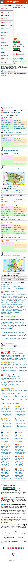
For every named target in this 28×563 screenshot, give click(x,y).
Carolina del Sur (15, 296)
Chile (4, 35)
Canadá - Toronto (7, 22)
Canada (10, 346)
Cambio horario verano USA (14, 186)
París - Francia (4, 128)
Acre (2, 364)
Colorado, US (8, 135)
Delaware (10, 297)
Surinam (23, 355)
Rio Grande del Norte (11, 370)
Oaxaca (19, 396)
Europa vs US (18, 192)
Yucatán (4, 401)
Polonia (16, 335)
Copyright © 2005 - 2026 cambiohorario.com (14, 560)
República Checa (9, 337)
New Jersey (24, 306)
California (23, 294)
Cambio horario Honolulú (9, 255)
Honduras (22, 358)
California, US (8, 118)
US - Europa (6, 130)
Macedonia (3, 334)
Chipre (19, 322)
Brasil (12, 353)
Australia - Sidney (7, 25)
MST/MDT (3, 379)
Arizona (13, 294)
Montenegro (24, 334)
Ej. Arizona (23, 541)
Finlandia (18, 325)
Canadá (11, 73)
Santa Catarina (4, 372)
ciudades (17, 554)
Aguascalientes (4, 390)
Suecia (11, 338)
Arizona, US (7, 153)
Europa (18, 73)
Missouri (15, 304)
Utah (6, 310)
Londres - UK (4, 120)
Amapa (10, 364)
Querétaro (3, 398)
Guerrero (10, 395)
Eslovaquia (21, 324)
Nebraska (3, 306)
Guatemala (16, 358)
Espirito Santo (9, 366)
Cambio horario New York (9, 237)
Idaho (20, 299)
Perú (8, 356)
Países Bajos (10, 335)
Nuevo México (23, 379)
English (5, 62)
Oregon (3, 309)
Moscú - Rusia (17, 120)
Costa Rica (3, 358)
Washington (10, 312)
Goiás (14, 366)
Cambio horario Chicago (9, 219)
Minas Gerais (19, 367)
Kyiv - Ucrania (17, 122)
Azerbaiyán (4, 321)
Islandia (21, 327)
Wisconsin (3, 313)
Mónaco (18, 334)
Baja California (13, 390)
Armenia (18, 319)
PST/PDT (3, 381)
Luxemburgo (21, 332)
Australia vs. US (19, 190)
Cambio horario (7, 5)
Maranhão (19, 366)
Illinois (24, 299)
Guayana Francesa (15, 355)
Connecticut (4, 297)
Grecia (7, 327)
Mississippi (9, 304)
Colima (14, 393)
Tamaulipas (14, 399)
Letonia (3, 332)
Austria (22, 319)
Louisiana (22, 300)
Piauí (18, 369)
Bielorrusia (15, 321)
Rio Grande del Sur (21, 370)
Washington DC (17, 312)
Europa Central (6, 15)
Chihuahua (3, 393)
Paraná (7, 369)
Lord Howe (6, 529)
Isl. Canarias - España (6, 122)
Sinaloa (25, 398)
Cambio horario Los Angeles (10, 132)
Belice (22, 356)
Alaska (8, 294)
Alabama (3, 294)
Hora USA (6, 115)
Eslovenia (3, 325)
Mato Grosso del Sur (10, 367)
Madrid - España (5, 126)
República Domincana (17, 359)
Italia (17, 331)
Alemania (8, 319)
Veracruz (24, 399)
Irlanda (16, 327)
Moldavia (13, 334)
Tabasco (8, 399)
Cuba (4, 42)
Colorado (22, 296)
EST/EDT (3, 376)
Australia (24, 73)
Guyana (8, 355)
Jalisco (19, 395)
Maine (2, 302)
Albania (3, 319)
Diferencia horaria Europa (10, 316)
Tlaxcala (19, 399)
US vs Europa (4, 201)
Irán (4, 48)
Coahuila (9, 393)
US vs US (3, 197)
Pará (24, 367)
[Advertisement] (14, 23)
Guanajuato (4, 395)
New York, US (8, 223)
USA (4, 73)
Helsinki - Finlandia (19, 124)
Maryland (7, 302)
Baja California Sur (22, 390)
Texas (2, 310)
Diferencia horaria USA (10, 291)
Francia (23, 325)
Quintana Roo (10, 398)
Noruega (4, 335)
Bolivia (8, 353)
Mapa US (20, 61)
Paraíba (3, 369)
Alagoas (6, 364)
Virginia (15, 310)
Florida (7, 299)
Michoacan (24, 395)
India (7, 514)
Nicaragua (3, 359)
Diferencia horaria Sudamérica (10, 403)
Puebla (24, 396)
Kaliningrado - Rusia (19, 126)
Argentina (5, 32)
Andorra (13, 319)
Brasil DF (5, 28)
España (5, 18)
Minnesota (3, 304)
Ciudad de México (12, 392)
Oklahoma (19, 307)
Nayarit (8, 396)
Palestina (5, 45)
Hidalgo (15, 395)
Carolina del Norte (5, 296)
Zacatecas (8, 401)
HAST (2, 385)
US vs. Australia (5, 190)
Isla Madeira (12, 331)
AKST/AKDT (4, 382)
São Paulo (11, 372)
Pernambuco (13, 369)
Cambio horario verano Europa (14, 273)
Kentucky (17, 300)
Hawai (16, 299)
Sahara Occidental (7, 59)
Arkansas (18, 294)
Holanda (10, 322)
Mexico (5, 75)
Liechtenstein (9, 332)
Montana (20, 304)
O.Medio (11, 112)
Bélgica (10, 321)
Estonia (13, 325)
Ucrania (24, 338)
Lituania (15, 332)
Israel (4, 52)
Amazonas (15, 364)
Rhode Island (16, 309)
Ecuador (3, 355)
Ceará (3, 366)
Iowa (7, 300)
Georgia (12, 299)
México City (6, 12)
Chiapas (19, 392)
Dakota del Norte (18, 297)
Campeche (4, 392)
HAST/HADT (4, 384)
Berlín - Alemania (5, 124)
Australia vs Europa (19, 279)
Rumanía (16, 337)
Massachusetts (13, 302)
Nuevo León (14, 396)
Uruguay (12, 356)
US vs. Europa (4, 192)
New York (5, 8)
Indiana (3, 300)
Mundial (18, 112)
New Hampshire (16, 306)
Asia (17, 341)
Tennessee (23, 309)
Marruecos (5, 55)
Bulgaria (15, 322)
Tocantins (22, 372)
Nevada (9, 306)
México (5, 112)
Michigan (21, 302)
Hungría (12, 327)
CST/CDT (3, 378)
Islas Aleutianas (15, 384)
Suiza (15, 338)
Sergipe (17, 372)
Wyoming (9, 313)
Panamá (9, 359)
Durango (19, 393)
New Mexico (5, 307)
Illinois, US (7, 205)
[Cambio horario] (4, 547)
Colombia (20, 353)
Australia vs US (18, 199)
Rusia (20, 337)
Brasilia (25, 364)
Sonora (3, 399)
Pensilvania (9, 309)
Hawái (9, 385)
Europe (17, 346)
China (2, 543)
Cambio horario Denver (9, 150)
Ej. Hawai (22, 513)
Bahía (20, 364)
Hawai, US (7, 240)
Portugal (21, 335)
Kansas (11, 300)
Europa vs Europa (5, 284)
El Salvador (10, 358)
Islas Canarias (5, 331)
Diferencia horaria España (8, 349)
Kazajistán (22, 331)
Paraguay (5, 38)
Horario (10, 554)
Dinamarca (15, 324)
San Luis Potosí (18, 398)
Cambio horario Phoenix (9, 168)
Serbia (6, 338)
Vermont (10, 310)
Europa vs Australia (6, 279)
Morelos (4, 396)
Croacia (10, 324)
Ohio (15, 307)
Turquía (19, 338)
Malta (8, 334)
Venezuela (17, 356)
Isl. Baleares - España (19, 128)
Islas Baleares (8, 328)
